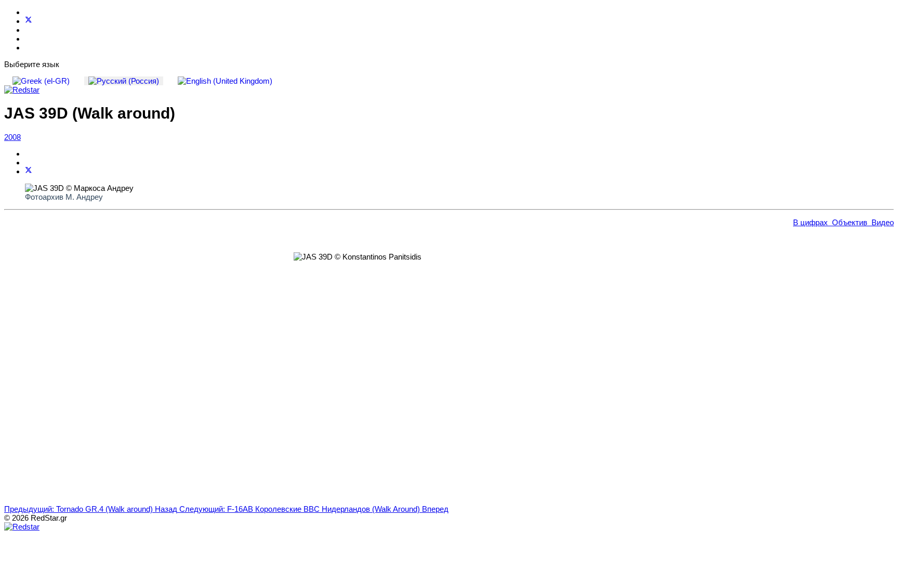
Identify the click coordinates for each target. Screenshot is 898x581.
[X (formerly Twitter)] (28, 171)
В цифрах (810, 222)
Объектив (847, 222)
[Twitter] (28, 21)
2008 (12, 137)
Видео (880, 222)
